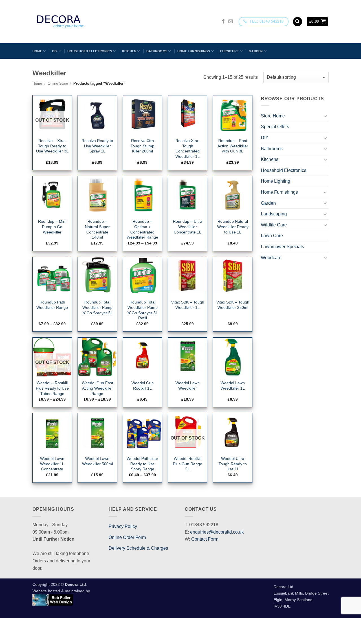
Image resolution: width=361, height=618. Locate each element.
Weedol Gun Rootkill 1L (142, 385)
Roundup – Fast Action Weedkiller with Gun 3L (232, 145)
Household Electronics (89, 51)
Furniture (229, 51)
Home (37, 51)
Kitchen (129, 51)
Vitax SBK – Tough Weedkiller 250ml (232, 305)
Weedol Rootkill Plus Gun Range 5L (187, 463)
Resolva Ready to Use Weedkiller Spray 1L (97, 145)
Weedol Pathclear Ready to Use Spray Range (142, 463)
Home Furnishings (193, 51)
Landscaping (274, 213)
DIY (55, 51)
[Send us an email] (230, 21)
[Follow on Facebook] (223, 21)
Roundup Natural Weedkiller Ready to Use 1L (232, 226)
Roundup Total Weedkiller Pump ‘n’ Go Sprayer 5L (97, 307)
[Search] (297, 21)
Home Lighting (275, 181)
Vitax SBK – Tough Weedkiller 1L (187, 305)
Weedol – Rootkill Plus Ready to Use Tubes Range (52, 388)
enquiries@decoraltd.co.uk (217, 532)
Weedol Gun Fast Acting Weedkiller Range (97, 388)
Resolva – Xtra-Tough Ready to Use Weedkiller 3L (52, 145)
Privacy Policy (123, 526)
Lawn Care (272, 235)
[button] (317, 21)
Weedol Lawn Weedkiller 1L (233, 385)
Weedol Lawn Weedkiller (187, 385)
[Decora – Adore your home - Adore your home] (76, 21)
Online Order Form (127, 537)
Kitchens (269, 159)
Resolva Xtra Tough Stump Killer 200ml (142, 145)
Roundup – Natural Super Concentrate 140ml (97, 229)
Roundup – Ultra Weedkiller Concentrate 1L (187, 226)
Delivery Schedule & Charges (138, 548)
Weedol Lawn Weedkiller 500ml (97, 461)
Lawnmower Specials (282, 246)
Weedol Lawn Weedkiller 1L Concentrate (52, 463)
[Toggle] (325, 115)
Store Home (273, 115)
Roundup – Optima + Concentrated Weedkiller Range (142, 229)
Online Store (58, 83)
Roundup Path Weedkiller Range (52, 305)
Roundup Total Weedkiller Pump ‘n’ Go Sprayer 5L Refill (142, 310)
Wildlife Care (274, 224)
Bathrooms (156, 51)
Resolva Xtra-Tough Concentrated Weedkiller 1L (187, 148)
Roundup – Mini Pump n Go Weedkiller (52, 226)
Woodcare (271, 257)
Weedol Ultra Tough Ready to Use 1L (233, 463)
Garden (256, 51)
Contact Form (204, 539)
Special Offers (275, 126)
